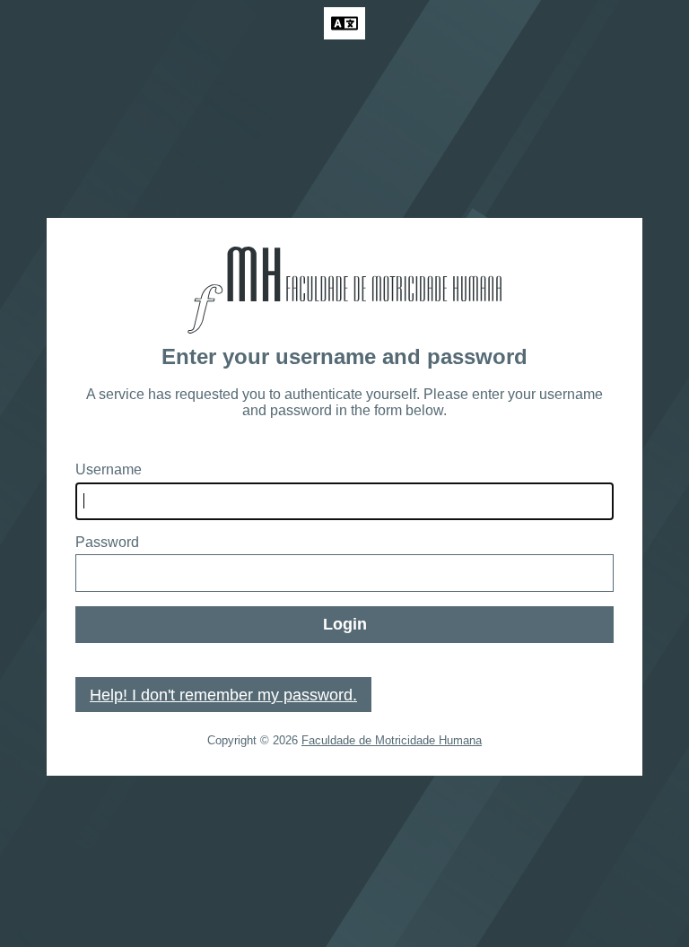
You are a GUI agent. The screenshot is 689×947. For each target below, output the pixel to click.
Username (108, 469)
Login (345, 624)
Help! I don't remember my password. (223, 695)
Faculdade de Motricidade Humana (391, 740)
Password (107, 542)
